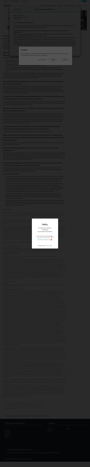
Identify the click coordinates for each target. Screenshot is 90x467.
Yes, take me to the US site (44, 236)
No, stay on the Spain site (44, 239)
